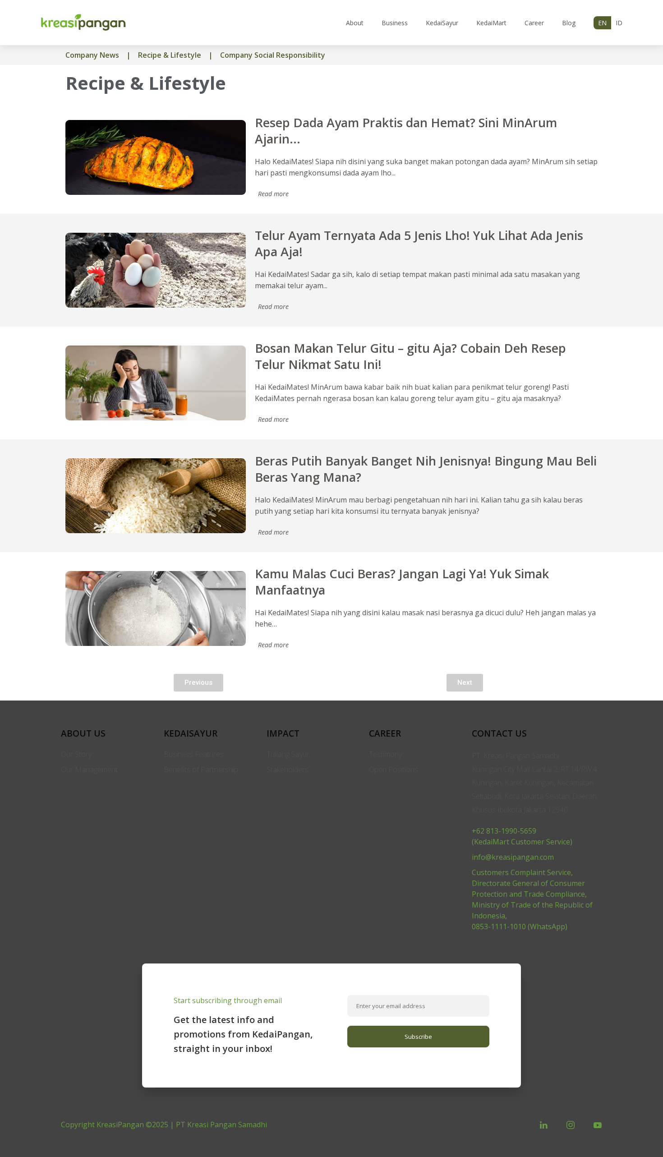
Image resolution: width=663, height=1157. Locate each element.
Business (395, 22)
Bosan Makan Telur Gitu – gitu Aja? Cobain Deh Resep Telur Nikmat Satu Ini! (410, 356)
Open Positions (393, 769)
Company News (92, 55)
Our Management (89, 769)
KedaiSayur (442, 22)
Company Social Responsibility (272, 55)
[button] (198, 682)
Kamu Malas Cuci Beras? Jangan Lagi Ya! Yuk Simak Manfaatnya (402, 581)
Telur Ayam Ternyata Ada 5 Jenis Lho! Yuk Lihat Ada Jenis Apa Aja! (419, 243)
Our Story (76, 754)
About (355, 22)
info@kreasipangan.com (513, 857)
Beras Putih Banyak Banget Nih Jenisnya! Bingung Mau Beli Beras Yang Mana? (426, 468)
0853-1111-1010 (499, 926)
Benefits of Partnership (201, 769)
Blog (569, 22)
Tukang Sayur (288, 754)
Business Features (194, 754)
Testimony (385, 754)
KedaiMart (491, 22)
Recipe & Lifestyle (169, 55)
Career (534, 22)
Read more (273, 193)
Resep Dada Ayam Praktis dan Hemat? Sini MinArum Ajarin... (406, 130)
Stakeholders (287, 769)
